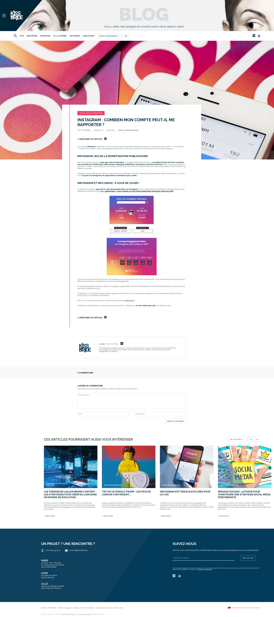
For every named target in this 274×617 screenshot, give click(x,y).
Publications (88, 36)
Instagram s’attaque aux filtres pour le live (185, 493)
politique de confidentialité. (205, 569)
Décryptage (45, 36)
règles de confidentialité (69, 614)
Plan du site (118, 608)
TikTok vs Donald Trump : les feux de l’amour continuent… (126, 493)
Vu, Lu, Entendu (60, 36)
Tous (21, 36)
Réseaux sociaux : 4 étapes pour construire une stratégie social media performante (244, 494)
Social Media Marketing (91, 113)
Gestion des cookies (104, 608)
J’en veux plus (236, 439)
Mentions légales (64, 608)
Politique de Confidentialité (83, 608)
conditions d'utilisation (85, 614)
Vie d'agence (75, 36)
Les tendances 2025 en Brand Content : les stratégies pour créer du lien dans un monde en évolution (70, 494)
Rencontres (32, 36)
